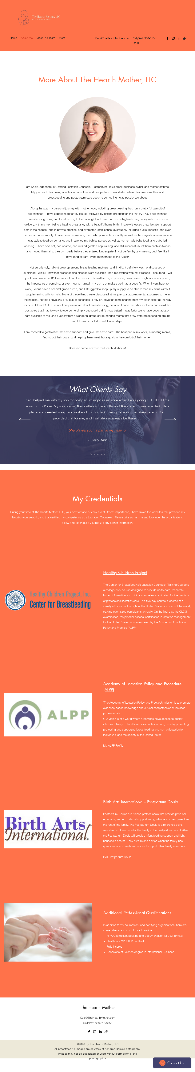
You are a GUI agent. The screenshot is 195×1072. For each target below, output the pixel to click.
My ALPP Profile (113, 745)
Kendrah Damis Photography (122, 1049)
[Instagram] (173, 38)
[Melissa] (94, 454)
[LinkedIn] (179, 38)
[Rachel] (104, 454)
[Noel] (97, 454)
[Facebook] (167, 38)
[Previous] (24, 420)
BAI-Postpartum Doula (117, 857)
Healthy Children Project (125, 572)
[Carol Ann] (91, 454)
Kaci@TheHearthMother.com (112, 38)
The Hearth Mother (98, 1007)
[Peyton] (101, 454)
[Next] (170, 420)
